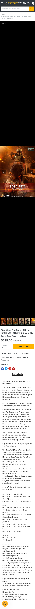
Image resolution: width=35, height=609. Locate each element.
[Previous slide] (4, 172)
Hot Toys (22, 336)
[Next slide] (31, 172)
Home (3, 15)
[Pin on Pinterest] (13, 368)
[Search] (31, 9)
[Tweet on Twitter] (6, 368)
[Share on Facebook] (2, 368)
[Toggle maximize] (32, 23)
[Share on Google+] (9, 368)
